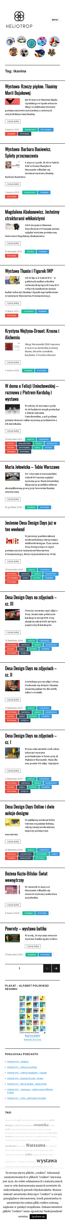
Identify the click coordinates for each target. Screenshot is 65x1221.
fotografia (31, 1129)
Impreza (25, 645)
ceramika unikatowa (42, 1137)
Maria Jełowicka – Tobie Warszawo (32, 467)
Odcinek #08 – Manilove (18, 1061)
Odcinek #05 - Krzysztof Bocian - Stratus (25, 1078)
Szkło (37, 447)
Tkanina (11, 134)
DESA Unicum (16, 1150)
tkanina (8, 1136)
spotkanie (11, 1145)
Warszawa (35, 1145)
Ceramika (29, 311)
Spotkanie (46, 130)
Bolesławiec (31, 1162)
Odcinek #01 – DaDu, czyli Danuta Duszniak (26, 1098)
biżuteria (40, 1129)
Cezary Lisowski (12, 1167)
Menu (55, 19)
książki (40, 1133)
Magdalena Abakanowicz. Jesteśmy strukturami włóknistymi (32, 214)
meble (51, 1120)
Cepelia (33, 1167)
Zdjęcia (24, 653)
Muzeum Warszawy (18, 1129)
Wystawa (24, 134)
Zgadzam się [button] (38, 1216)
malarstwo (25, 443)
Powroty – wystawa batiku (26, 928)
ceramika (41, 1125)
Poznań (46, 1140)
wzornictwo (27, 1125)
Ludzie (10, 443)
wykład (17, 1125)
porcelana (22, 1140)
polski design (18, 1137)
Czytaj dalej (14, 121)
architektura (24, 1167)
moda (45, 1133)
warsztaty (21, 1146)
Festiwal (12, 574)
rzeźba (30, 252)
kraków (30, 1140)
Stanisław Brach (28, 1120)
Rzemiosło (38, 1140)
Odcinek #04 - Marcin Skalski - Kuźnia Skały (27, 1084)
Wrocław (52, 1133)
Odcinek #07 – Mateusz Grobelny (22, 1067)
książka (35, 1155)
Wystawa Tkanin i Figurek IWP (29, 271)
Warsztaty (25, 858)
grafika (25, 574)
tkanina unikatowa (44, 1167)
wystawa (47, 1161)
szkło (28, 1154)
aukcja (30, 439)
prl (19, 1120)
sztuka (48, 447)
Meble (38, 443)
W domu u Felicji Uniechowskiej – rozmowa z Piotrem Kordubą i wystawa (32, 392)
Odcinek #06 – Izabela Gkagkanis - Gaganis (27, 1073)
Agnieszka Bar (41, 1120)
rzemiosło (30, 130)
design (9, 1125)
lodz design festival (31, 1150)
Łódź (7, 1129)
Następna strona (56, 972)
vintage (8, 1120)
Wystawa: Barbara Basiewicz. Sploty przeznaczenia (28, 152)
